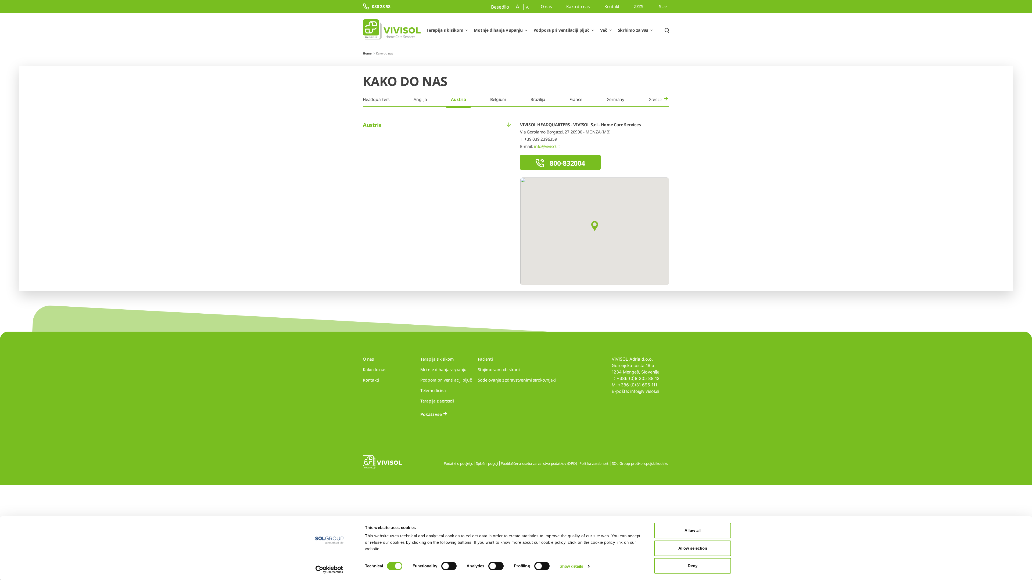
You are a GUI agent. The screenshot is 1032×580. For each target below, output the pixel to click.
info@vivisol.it (547, 146)
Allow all (693, 530)
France (575, 99)
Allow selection (692, 548)
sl (661, 6)
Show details (571, 566)
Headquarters (376, 99)
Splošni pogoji (487, 463)
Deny (692, 565)
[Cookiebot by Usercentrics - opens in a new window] (329, 570)
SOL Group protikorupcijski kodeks (640, 463)
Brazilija (538, 99)
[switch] (449, 566)
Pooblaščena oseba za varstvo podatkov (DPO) (539, 463)
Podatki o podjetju (458, 463)
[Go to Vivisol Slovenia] (392, 30)
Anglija (420, 99)
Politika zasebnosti (594, 463)
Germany (615, 99)
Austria (458, 99)
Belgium (498, 99)
